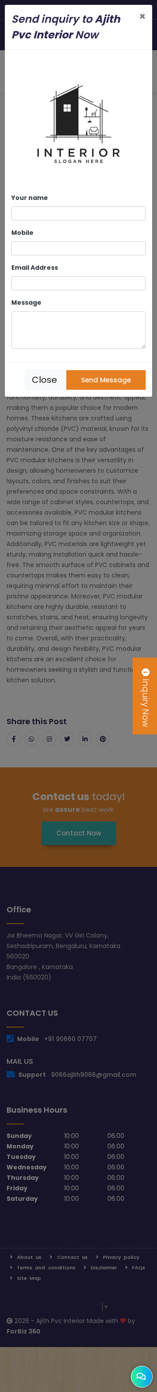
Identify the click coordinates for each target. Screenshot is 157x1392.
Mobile (22, 232)
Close (44, 380)
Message (26, 302)
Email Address (34, 267)
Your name (29, 197)
